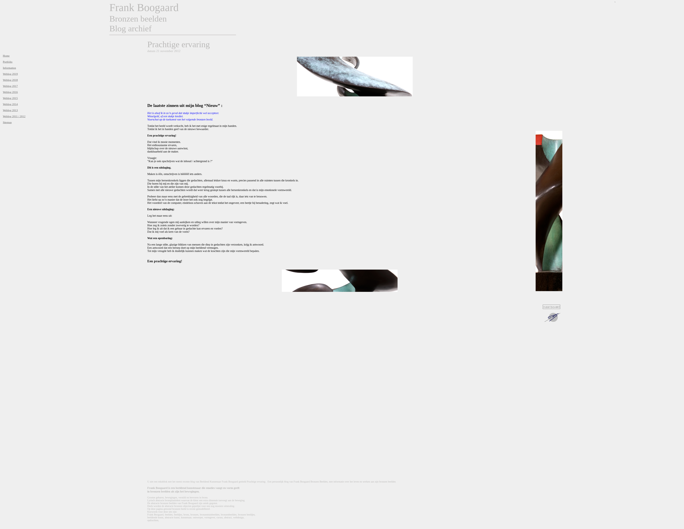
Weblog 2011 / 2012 (14, 116)
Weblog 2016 (10, 92)
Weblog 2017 (10, 86)
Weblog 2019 (10, 74)
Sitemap (7, 122)
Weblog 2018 (10, 80)
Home (6, 55)
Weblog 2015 (10, 98)
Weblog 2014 (10, 104)
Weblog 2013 (10, 110)
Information (9, 67)
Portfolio (7, 61)
